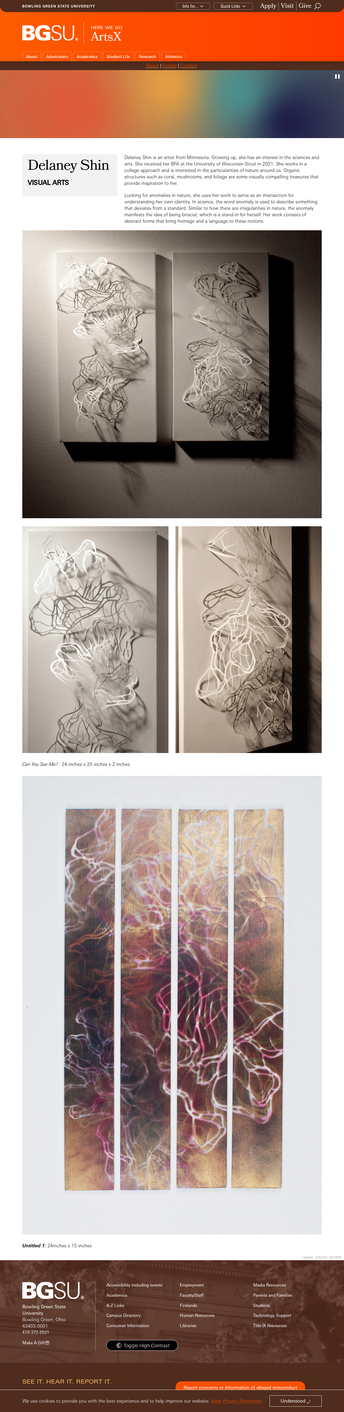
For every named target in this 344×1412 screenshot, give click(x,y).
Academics (87, 56)
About (31, 56)
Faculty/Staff (191, 1295)
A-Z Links (115, 1305)
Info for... (190, 6)
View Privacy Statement (236, 1401)
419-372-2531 (35, 1332)
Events (170, 65)
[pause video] (337, 76)
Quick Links (230, 6)
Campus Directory (123, 1315)
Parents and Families (272, 1295)
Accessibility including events (134, 1285)
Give (305, 6)
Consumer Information (127, 1325)
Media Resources (269, 1285)
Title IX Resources (270, 1325)
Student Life (118, 56)
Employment (192, 1285)
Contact (188, 65)
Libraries (188, 1325)
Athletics (173, 56)
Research (147, 56)
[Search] (318, 6)
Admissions (57, 56)
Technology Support (272, 1315)
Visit (287, 6)
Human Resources (197, 1315)
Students (261, 1305)
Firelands (188, 1305)
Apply (268, 6)
